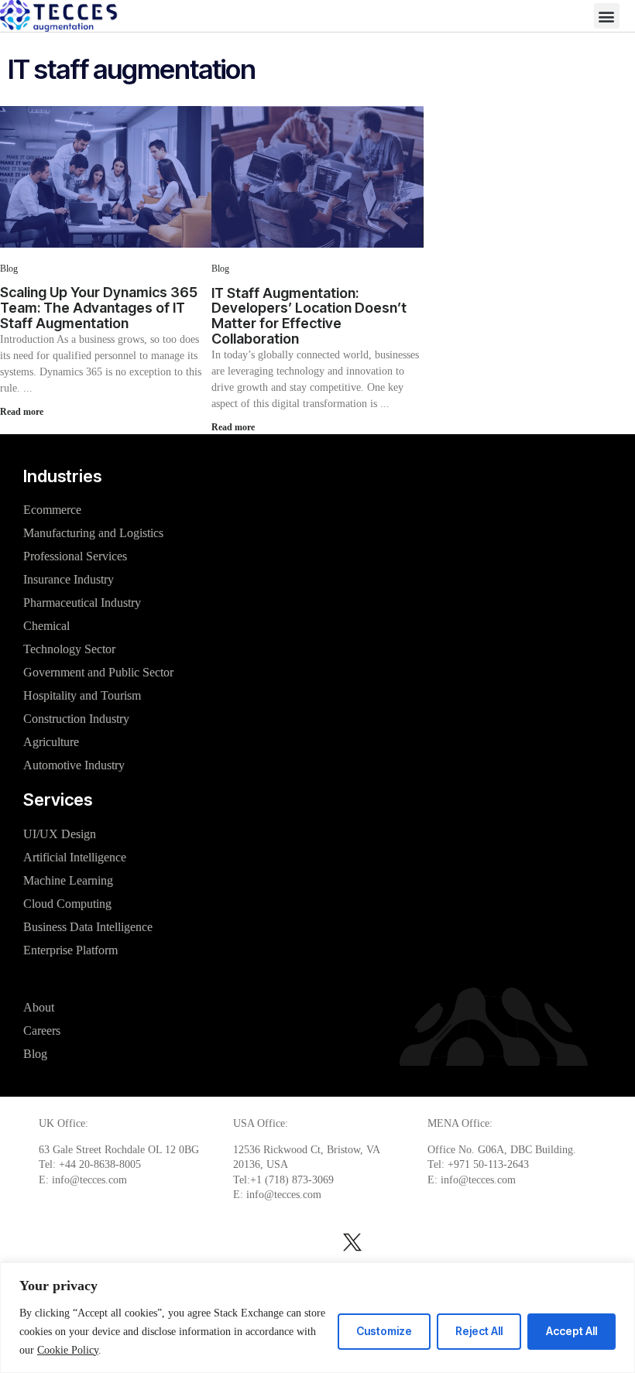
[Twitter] (352, 1242)
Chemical (46, 625)
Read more (21, 411)
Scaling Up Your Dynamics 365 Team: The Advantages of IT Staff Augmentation (98, 307)
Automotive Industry (74, 765)
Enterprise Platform (70, 950)
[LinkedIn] (62, 1242)
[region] (317, 1317)
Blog (9, 268)
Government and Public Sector (98, 672)
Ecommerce (52, 509)
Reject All (479, 1330)
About (38, 1007)
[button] (607, 16)
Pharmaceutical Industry (82, 602)
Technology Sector (69, 649)
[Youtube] (551, 1242)
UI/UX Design (59, 834)
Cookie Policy (67, 1350)
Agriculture (51, 741)
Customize (384, 1330)
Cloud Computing (67, 903)
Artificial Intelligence (74, 857)
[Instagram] (161, 1242)
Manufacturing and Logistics (93, 532)
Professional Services (75, 556)
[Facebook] (445, 1242)
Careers (41, 1030)
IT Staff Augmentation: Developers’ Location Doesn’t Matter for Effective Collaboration (309, 316)
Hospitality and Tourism (82, 695)
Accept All (571, 1330)
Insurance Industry (68, 579)
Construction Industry (76, 718)
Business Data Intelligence (88, 926)
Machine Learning (68, 880)
